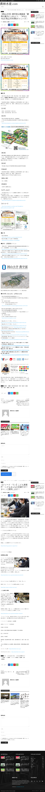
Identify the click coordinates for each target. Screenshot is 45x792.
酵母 (11, 387)
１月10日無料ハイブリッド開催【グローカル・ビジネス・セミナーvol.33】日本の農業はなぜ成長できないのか (5, 433)
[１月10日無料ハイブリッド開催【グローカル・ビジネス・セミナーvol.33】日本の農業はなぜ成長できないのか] (5, 427)
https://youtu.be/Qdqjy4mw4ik (7, 330)
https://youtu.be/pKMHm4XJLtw (22, 331)
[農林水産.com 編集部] (1, 21)
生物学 (5, 387)
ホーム (2, 9)
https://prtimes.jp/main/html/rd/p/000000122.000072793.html (15, 354)
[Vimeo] (42, 1)
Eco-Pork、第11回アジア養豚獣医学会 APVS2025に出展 (40, 22)
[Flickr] (37, 781)
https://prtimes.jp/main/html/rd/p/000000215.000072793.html (13, 325)
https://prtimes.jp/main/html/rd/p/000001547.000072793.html (14, 253)
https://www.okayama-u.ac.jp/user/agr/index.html (12, 237)
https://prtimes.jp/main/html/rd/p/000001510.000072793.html (14, 339)
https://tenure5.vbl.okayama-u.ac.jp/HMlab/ (11, 240)
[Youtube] (43, 1)
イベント (5, 9)
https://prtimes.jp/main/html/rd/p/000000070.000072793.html (15, 345)
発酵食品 (8, 387)
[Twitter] (40, 1)
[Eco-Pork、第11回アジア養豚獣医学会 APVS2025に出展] (33, 22)
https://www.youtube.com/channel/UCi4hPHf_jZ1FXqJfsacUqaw (14, 334)
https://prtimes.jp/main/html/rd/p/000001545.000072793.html (14, 258)
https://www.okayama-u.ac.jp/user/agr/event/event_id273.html (15, 305)
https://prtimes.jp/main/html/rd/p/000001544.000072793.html (14, 249)
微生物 (26, 385)
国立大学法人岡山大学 (15, 385)
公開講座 (9, 385)
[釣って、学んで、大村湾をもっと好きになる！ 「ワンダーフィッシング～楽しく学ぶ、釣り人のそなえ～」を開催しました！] (24, 427)
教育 (2, 387)
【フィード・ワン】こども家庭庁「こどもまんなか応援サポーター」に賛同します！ (7, 401)
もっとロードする (37, 38)
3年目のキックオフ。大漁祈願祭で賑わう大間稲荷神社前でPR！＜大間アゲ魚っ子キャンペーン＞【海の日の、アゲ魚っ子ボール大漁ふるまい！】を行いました (22, 403)
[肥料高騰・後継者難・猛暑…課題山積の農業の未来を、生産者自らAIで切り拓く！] (15, 427)
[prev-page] (1, 438)
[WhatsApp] (17, 25)
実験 (20, 385)
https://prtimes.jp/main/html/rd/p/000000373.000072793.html (15, 350)
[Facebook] (37, 1)
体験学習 (5, 385)
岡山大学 (23, 385)
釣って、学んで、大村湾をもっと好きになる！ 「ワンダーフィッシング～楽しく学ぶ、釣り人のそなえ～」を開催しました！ (24, 433)
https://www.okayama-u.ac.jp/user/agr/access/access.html (14, 123)
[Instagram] (38, 1)
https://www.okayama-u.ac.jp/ (7, 60)
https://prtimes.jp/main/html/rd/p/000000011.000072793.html (13, 322)
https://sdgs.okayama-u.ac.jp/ (20, 327)
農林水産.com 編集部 (6, 21)
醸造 (13, 387)
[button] (42, 6)
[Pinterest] (14, 25)
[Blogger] (32, 781)
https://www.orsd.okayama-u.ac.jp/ (9, 318)
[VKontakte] (42, 781)
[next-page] (3, 438)
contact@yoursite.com (20, 786)
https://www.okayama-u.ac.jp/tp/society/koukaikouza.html (13, 200)
